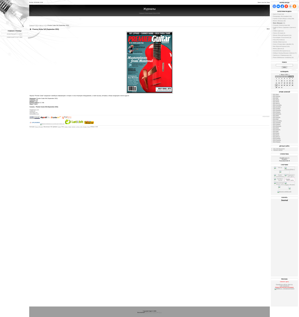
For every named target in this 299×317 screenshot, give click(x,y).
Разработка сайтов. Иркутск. (284, 284)
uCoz (160, 312)
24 (281, 85)
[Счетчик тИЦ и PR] (290, 181)
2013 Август (276, 136)
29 (276, 87)
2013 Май (275, 131)
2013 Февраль (277, 126)
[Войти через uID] (274, 6)
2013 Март (276, 127)
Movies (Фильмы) (278, 20)
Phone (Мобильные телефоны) (282, 57)
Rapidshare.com (34, 109)
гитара (66, 126)
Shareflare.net (33, 112)
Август (41, 25)
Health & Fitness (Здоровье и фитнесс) (284, 27)
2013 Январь (276, 124)
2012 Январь (276, 112)
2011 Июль (276, 101)
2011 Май (275, 98)
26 (287, 85)
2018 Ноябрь (276, 138)
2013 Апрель (276, 129)
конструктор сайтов (151, 312)
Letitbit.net (32, 111)
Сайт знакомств (284, 286)
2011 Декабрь (277, 110)
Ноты (88, 126)
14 (292, 80)
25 (284, 85)
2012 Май (275, 119)
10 (281, 80)
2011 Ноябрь (276, 108)
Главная (141, 13)
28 (292, 85)
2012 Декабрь (277, 122)
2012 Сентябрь (277, 120)
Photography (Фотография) (281, 16)
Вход (154, 13)
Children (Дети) (277, 31)
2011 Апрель (276, 96)
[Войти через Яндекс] (286, 6)
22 (45, 25)
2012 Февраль (277, 113)
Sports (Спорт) (277, 14)
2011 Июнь (276, 99)
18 (284, 83)
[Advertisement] (284, 298)
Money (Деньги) (277, 48)
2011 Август (276, 103)
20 (289, 83)
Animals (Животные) (279, 42)
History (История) (278, 33)
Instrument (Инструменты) (281, 50)
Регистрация (148, 13)
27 (289, 85)
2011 (36, 25)
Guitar (69, 126)
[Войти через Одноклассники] (294, 6)
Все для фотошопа (279, 148)
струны (78, 126)
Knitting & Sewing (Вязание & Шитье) (283, 53)
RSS (158, 13)
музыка (85, 126)
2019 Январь (276, 141)
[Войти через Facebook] (282, 6)
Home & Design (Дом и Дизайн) (282, 44)
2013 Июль (276, 134)
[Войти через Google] (290, 6)
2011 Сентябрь (277, 105)
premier (73, 126)
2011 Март (276, 94)
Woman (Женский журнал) (281, 35)
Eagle (59, 126)
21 (292, 83)
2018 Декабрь (277, 140)
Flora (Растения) (278, 39)
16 (279, 83)
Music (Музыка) (39, 126)
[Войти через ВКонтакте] (278, 6)
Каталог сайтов (277, 150)
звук (81, 126)
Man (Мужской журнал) (280, 46)
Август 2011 (284, 74)
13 (289, 80)
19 (287, 83)
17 (281, 83)
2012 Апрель (276, 117)
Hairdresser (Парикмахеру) (281, 55)
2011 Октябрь (277, 106)
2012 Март (276, 115)
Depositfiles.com (34, 114)
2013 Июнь (276, 133)
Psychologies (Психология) (281, 37)
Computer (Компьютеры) (280, 25)
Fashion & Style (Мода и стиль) (282, 18)
